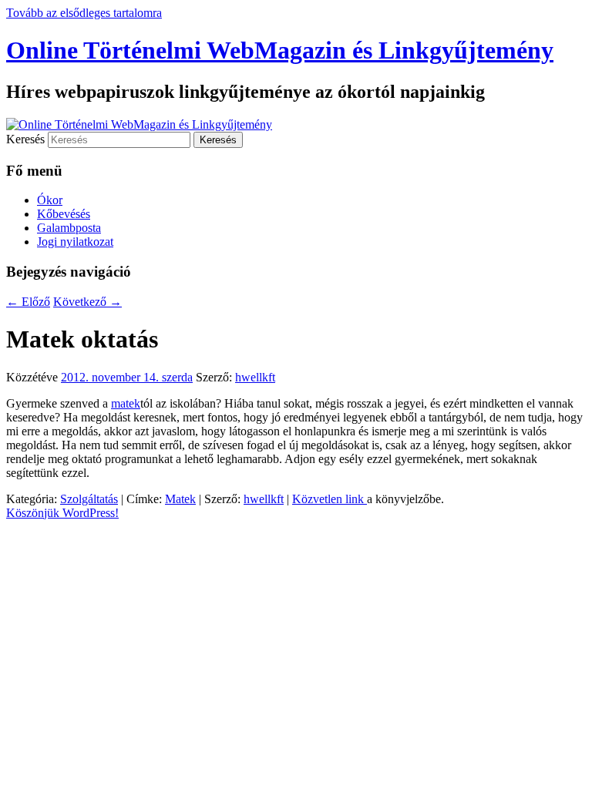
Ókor (49, 199)
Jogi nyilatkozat (75, 241)
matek (125, 403)
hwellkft (255, 377)
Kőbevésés (63, 213)
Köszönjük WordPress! (62, 512)
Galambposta (69, 227)
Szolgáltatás (89, 498)
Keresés (25, 139)
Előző (28, 301)
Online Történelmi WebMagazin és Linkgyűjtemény (279, 50)
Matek (180, 498)
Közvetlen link (329, 498)
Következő (87, 301)
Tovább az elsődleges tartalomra (84, 12)
